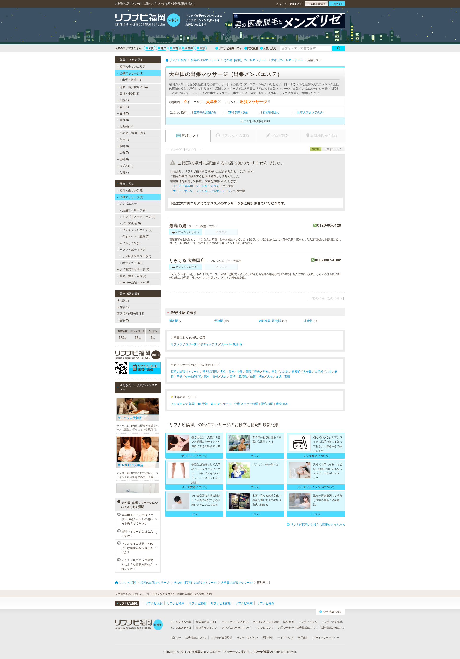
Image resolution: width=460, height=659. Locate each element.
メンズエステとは (180, 627)
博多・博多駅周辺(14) (134, 87)
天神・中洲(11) (129, 93)
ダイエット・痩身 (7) (136, 236)
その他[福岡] (193, 376)
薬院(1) (124, 100)
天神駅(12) (124, 307)
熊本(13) (125, 139)
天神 (231, 371)
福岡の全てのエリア (132, 66)
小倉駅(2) (123, 320)
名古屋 (189, 48)
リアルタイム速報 (180, 622)
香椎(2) (124, 113)
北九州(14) (126, 126)
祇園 (261, 376)
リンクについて (264, 627)
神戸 (163, 48)
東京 (202, 48)
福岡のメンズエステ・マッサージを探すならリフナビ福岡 (232, 651)
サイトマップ (285, 637)
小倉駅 (308, 320)
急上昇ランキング (206, 627)
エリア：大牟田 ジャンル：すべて (196, 186)
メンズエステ (128, 203)
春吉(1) (124, 106)
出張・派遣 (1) (131, 79)
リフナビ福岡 (265, 603)
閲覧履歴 (252, 48)
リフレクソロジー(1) (184, 344)
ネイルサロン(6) (130, 243)
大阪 (151, 48)
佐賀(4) (124, 172)
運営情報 (267, 637)
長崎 (215, 376)
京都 (175, 48)
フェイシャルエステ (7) (137, 230)
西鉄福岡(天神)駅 (270, 320)
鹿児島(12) (126, 165)
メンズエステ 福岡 (183, 403)
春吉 (257, 371)
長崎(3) (124, 146)
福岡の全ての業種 (131, 190)
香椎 (266, 371)
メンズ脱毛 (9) (131, 223)
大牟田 (307, 371)
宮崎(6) (124, 159)
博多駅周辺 (209, 371)
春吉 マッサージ (221, 403)
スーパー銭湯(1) (231, 344)
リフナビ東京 (244, 603)
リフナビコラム (308, 622)
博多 (222, 371)
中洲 (240, 371)
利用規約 (303, 637)
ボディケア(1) (209, 344)
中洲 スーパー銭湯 (246, 403)
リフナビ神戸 (175, 603)
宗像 (179, 376)
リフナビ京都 (197, 603)
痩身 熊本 (282, 403)
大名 (270, 376)
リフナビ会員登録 (221, 637)
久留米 (319, 371)
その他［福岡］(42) (132, 133)
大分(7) (124, 152)
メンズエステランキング (236, 627)
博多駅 (173, 320)
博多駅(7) (123, 300)
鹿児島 (242, 376)
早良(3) (124, 120)
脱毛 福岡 (267, 403)
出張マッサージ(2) (131, 197)
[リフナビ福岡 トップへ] (147, 20)
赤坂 (279, 376)
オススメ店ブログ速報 (266, 622)
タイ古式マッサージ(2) (134, 269)
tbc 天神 (202, 403)
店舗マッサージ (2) (134, 210)
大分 (224, 376)
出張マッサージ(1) (131, 73)
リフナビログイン (247, 637)
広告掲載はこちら (307, 627)
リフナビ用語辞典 (332, 622)
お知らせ (175, 637)
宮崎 (233, 376)
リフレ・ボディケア (132, 249)
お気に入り (269, 48)
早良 (274, 371)
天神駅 (218, 320)
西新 (287, 376)
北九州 (284, 371)
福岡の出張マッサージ (185, 371)
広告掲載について (196, 637)
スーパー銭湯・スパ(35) (135, 282)
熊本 (207, 376)
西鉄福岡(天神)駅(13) (130, 313)
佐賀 (253, 376)
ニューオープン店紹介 (235, 622)
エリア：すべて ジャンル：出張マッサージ (201, 191)
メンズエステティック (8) (138, 216)
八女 (329, 371)
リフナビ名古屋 (221, 603)
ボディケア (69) (132, 262)
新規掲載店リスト (206, 622)
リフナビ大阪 (153, 603)
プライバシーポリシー (326, 637)
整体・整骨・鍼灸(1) (133, 276)
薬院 (248, 371)
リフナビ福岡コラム (230, 48)
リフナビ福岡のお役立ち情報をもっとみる (317, 524)
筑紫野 (296, 371)
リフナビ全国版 (128, 603)
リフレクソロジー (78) (136, 256)
